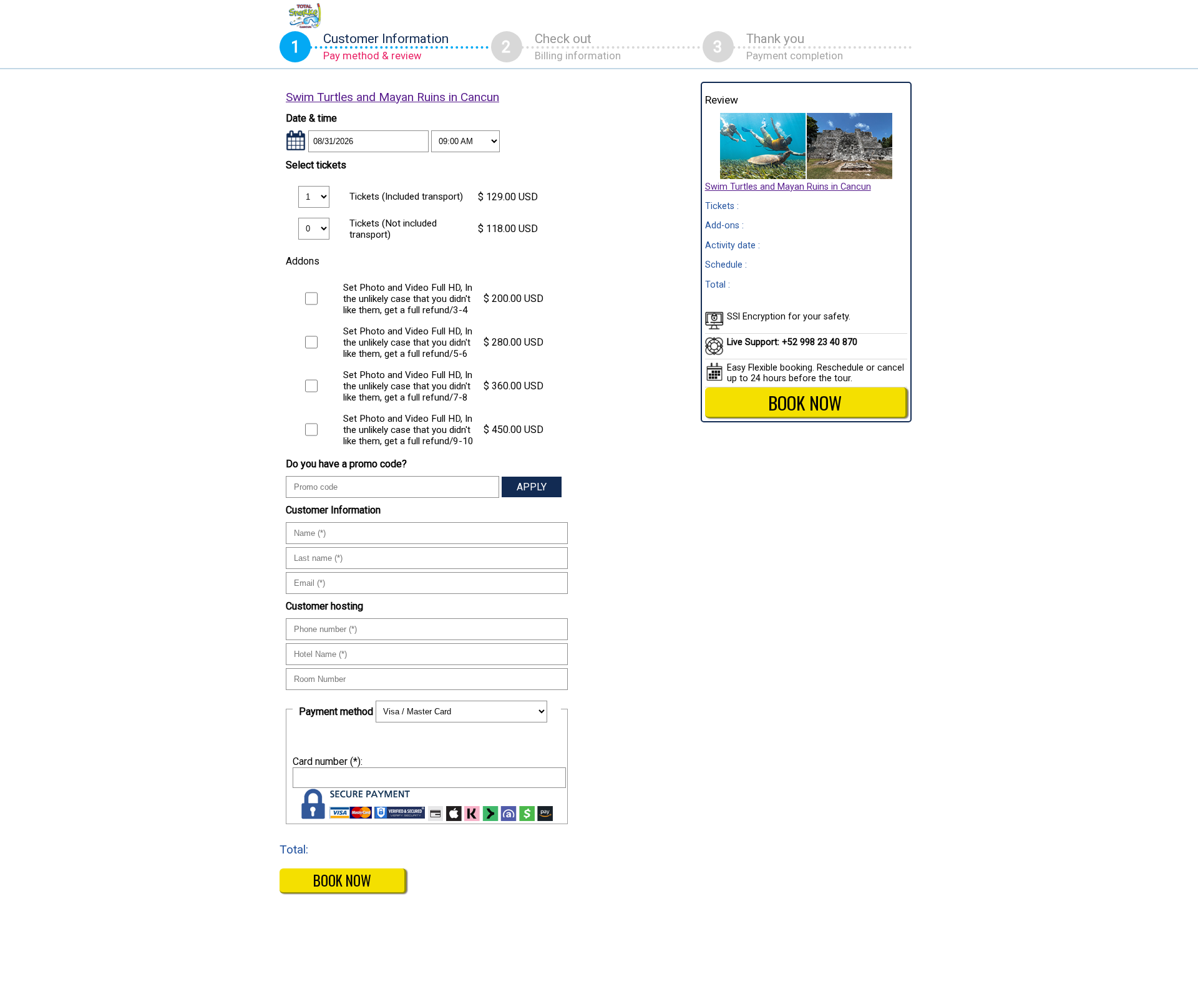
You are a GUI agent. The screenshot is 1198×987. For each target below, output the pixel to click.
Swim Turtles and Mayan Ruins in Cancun (392, 97)
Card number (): (328, 761)
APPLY (532, 487)
